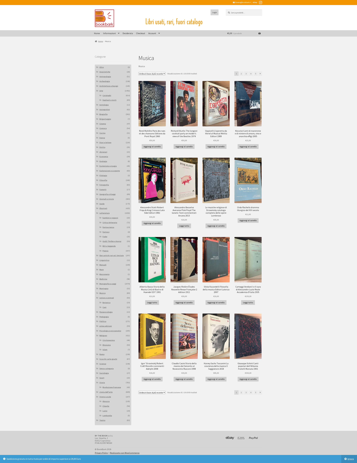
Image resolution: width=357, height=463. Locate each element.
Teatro (102, 420)
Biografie (103, 114)
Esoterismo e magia (108, 166)
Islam (104, 349)
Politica (102, 321)
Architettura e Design (108, 86)
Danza (102, 138)
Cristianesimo (108, 340)
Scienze (102, 364)
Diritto (102, 147)
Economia (103, 156)
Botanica (106, 302)
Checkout (140, 33)
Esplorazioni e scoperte (109, 171)
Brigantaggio (105, 119)
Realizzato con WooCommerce (124, 452)
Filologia (103, 175)
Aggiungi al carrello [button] (152, 146)
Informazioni (109, 33)
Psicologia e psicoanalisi (110, 331)
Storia (102, 382)
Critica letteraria (109, 222)
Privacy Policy (101, 452)
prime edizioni (105, 326)
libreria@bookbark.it (243, 2)
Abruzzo (106, 401)
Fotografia (104, 185)
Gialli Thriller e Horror (111, 241)
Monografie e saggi (107, 284)
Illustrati (103, 208)
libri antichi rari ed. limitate (111, 255)
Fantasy (105, 232)
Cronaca (103, 128)
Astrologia (104, 105)
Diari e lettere (105, 142)
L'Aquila (105, 406)
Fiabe (104, 236)
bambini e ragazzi (110, 218)
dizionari (103, 152)
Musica (102, 293)
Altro (101, 67)
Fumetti (102, 189)
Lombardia (107, 415)
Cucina (102, 133)
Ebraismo (106, 345)
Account (152, 33)
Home (97, 33)
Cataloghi (106, 95)
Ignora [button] (350, 458)
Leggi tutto (184, 226)
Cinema (102, 123)
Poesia (105, 251)
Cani (104, 307)
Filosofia (103, 180)
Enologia (103, 161)
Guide (101, 203)
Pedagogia (104, 316)
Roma (101, 354)
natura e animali (106, 298)
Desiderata (128, 33)
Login (214, 12)
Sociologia (104, 373)
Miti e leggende (109, 246)
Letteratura (104, 213)
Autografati (104, 109)
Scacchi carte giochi (108, 359)
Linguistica (104, 260)
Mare (101, 269)
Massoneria (104, 274)
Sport (101, 378)
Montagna (103, 288)
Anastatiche (104, 72)
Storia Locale (105, 397)
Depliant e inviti (109, 100)
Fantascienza (108, 227)
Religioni (103, 335)
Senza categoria (106, 368)
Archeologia (104, 81)
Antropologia (105, 76)
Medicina (103, 279)
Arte (101, 90)
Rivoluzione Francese (111, 387)
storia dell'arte (106, 392)
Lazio (104, 411)
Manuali (102, 265)
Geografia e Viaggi (107, 194)
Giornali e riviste (106, 199)
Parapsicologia (106, 312)
